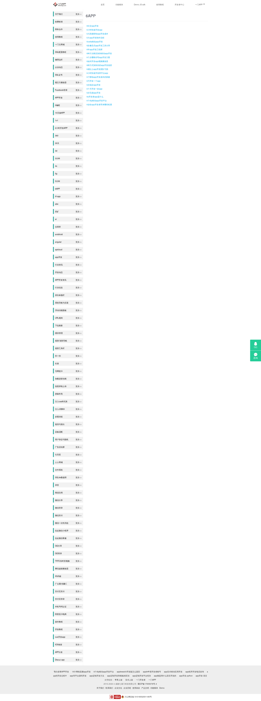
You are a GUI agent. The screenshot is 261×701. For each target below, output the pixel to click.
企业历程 (127, 687)
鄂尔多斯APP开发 (61, 671)
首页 (103, 4)
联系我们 (109, 687)
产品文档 (145, 687)
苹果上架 (118, 679)
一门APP (199, 4)
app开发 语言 (201, 675)
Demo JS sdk (139, 4)
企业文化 (118, 687)
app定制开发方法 (96, 675)
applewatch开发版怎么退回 (128, 671)
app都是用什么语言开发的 (165, 675)
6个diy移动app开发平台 (104, 671)
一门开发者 (140, 679)
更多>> (79, 14)
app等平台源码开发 (78, 675)
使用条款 (136, 687)
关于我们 (100, 687)
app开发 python (186, 675)
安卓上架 (129, 679)
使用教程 (160, 4)
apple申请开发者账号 (152, 671)
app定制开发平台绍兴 (141, 675)
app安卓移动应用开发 (173, 671)
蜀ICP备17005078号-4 (147, 683)
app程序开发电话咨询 (194, 671)
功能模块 (119, 4)
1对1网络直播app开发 (81, 671)
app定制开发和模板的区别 (118, 675)
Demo (161, 687)
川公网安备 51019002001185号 (138, 696)
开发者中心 (179, 4)
